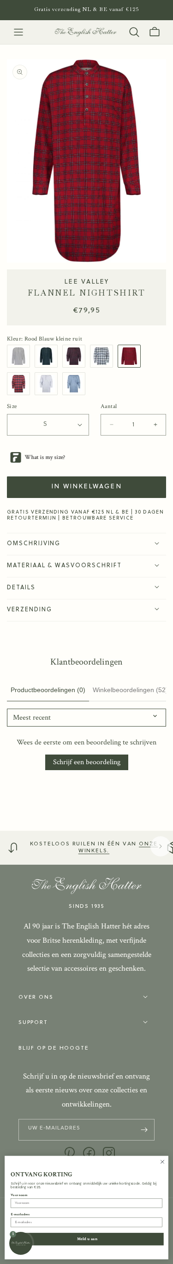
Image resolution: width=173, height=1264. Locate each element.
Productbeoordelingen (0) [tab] (48, 690)
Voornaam (19, 1195)
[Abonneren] (144, 1130)
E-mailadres (20, 1214)
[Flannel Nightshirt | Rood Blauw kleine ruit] (131, 356)
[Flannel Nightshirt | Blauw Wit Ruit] (76, 383)
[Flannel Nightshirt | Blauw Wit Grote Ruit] (104, 356)
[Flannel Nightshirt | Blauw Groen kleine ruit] (48, 356)
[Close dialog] (162, 1162)
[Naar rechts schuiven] (160, 846)
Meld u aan (87, 1239)
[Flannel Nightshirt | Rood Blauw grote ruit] (21, 383)
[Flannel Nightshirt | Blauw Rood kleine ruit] (76, 356)
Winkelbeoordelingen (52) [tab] (130, 690)
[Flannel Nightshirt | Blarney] (48, 383)
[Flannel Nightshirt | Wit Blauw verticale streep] (21, 356)
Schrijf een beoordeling (86, 762)
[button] (18, 32)
